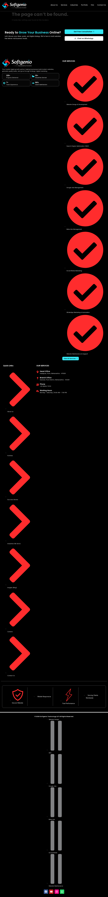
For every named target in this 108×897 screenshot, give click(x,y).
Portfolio (84, 5)
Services (64, 5)
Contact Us (101, 5)
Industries (74, 5)
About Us (54, 5)
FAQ (92, 5)
